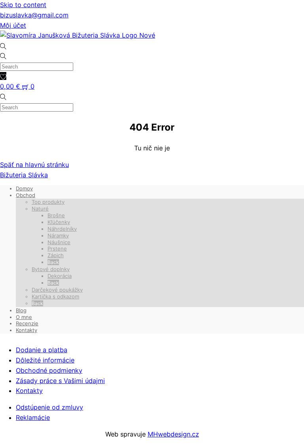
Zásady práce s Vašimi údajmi (60, 381)
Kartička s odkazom (55, 296)
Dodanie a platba (41, 350)
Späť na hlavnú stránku (34, 165)
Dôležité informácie (45, 360)
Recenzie (27, 323)
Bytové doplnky (51, 269)
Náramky (58, 235)
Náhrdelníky (62, 229)
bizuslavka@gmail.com (34, 15)
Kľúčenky (59, 222)
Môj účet (13, 25)
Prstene (57, 248)
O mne (24, 317)
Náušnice (59, 242)
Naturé (40, 208)
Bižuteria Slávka (24, 175)
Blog (21, 310)
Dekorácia (60, 276)
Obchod (25, 195)
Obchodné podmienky (49, 370)
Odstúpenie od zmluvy (49, 407)
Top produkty (48, 202)
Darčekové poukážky (57, 290)
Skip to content (23, 5)
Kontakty (26, 330)
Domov (24, 188)
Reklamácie (33, 417)
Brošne (56, 215)
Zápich (56, 255)
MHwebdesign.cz (173, 434)
